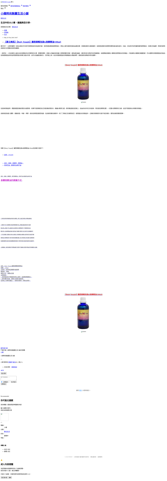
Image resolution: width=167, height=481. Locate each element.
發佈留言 (3, 384)
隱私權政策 (93, 457)
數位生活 (15, 27)
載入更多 (3, 373)
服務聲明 (100, 457)
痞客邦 (10, 362)
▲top (2, 370)
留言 (14, 362)
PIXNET (70, 457)
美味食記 (14, 367)
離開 (10, 477)
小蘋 (2, 352)
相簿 (5, 30)
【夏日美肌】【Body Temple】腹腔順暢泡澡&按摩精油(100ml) (32, 42)
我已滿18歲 (4, 477)
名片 (5, 34)
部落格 (6, 32)
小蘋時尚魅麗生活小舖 (15, 13)
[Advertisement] (15, 130)
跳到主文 (3, 18)
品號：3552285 (8, 155)
